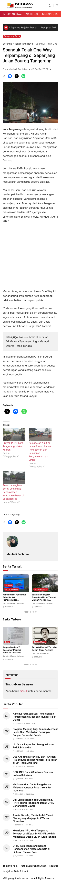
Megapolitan (50, 13)
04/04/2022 (41, 69)
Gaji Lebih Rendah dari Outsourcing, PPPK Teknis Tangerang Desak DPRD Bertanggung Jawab (33, 802)
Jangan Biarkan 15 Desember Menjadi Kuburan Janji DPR (12, 650)
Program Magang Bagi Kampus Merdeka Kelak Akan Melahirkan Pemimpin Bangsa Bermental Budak (35, 732)
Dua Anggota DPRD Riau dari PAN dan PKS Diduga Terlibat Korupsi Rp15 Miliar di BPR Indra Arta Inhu (35, 759)
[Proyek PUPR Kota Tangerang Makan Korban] (14, 434)
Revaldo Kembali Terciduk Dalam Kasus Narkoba (44, 648)
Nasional (32, 13)
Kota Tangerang (11, 514)
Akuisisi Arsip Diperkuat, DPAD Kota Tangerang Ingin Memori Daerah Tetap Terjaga (27, 341)
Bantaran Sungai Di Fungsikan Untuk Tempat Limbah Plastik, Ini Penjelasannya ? (44, 598)
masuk (23, 691)
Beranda (7, 43)
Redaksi (53, 865)
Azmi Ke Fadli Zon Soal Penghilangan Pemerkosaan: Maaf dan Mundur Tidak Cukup (34, 716)
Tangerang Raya (12, 36)
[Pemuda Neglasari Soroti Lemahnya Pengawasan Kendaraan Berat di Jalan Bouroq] (14, 477)
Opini (7, 642)
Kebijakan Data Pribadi (15, 871)
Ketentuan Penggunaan (33, 865)
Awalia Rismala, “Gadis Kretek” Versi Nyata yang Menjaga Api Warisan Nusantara (33, 818)
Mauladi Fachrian (17, 554)
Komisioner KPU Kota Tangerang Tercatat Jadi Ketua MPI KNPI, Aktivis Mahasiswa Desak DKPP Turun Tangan (34, 833)
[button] (50, 5)
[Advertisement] (30, 255)
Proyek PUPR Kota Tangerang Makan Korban (13, 446)
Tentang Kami (10, 865)
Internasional (12, 13)
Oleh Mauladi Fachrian (15, 69)
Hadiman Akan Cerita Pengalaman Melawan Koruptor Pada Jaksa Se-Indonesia (32, 787)
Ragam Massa (40, 642)
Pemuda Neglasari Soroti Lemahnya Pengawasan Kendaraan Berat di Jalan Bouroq (13, 492)
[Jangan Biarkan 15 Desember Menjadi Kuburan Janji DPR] (16, 642)
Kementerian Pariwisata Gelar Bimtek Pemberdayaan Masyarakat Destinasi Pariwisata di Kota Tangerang (14, 601)
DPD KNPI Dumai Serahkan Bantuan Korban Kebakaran (33, 773)
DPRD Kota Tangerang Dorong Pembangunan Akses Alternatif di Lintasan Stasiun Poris (31, 848)
